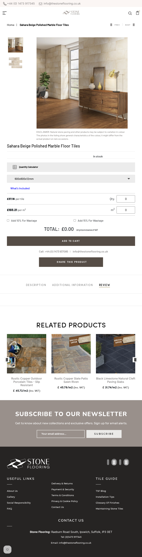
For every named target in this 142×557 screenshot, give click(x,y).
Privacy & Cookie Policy (64, 501)
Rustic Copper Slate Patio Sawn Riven (71, 380)
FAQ (9, 508)
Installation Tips (105, 496)
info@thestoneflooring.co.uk (62, 3)
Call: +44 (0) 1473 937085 (53, 251)
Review (104, 285)
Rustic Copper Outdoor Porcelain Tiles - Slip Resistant (26, 382)
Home (10, 25)
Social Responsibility (19, 502)
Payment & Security (62, 489)
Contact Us (57, 507)
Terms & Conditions (62, 495)
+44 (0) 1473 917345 (21, 3)
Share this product (72, 261)
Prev (117, 25)
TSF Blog (101, 491)
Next (128, 25)
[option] (15, 46)
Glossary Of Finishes (107, 502)
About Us (12, 491)
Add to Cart (71, 240)
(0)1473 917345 (71, 536)
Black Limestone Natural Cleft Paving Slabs (115, 380)
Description (36, 285)
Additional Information (72, 285)
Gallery (11, 496)
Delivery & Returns (62, 483)
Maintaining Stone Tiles (109, 508)
